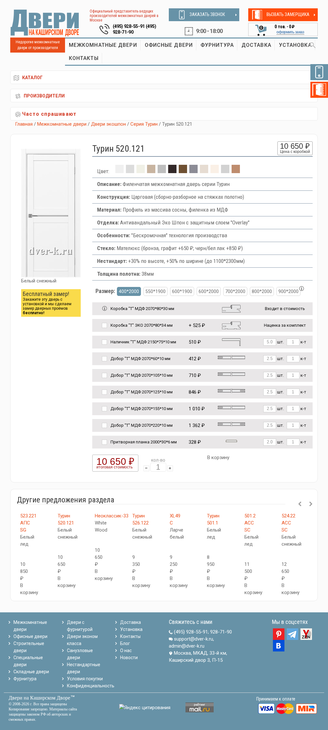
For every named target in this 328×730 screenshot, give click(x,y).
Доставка (130, 622)
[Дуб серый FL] (162, 171)
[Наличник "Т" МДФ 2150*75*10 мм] (231, 341)
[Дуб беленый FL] (151, 171)
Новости (129, 657)
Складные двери (31, 671)
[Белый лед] (130, 171)
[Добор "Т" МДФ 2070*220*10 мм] (231, 424)
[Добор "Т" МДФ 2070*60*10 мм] (231, 357)
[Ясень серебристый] (225, 171)
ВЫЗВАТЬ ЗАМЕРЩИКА (287, 14)
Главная (24, 124)
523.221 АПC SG (28, 523)
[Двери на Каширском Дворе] (45, 23)
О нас (126, 650)
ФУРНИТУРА (217, 45)
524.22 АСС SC (288, 523)
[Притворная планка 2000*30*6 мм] (231, 440)
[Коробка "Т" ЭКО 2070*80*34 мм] (231, 325)
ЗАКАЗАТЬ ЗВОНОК (207, 14)
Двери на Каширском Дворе (39, 698)
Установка (131, 629)
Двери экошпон (108, 124)
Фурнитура (25, 678)
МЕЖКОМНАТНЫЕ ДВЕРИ (103, 45)
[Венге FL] (172, 171)
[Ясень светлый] (214, 171)
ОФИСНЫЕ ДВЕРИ (169, 45)
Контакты (130, 636)
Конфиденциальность (90, 685)
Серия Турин (144, 124)
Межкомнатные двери (61, 124)
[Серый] (193, 171)
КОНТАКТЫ (84, 58)
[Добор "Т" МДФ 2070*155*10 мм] (231, 407)
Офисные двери (30, 636)
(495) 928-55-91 (129, 26)
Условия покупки (85, 678)
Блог (125, 643)
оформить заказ (290, 32)
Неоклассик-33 (111, 516)
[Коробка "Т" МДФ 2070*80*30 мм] (231, 308)
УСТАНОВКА (295, 45)
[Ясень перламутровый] (204, 171)
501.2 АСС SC (250, 523)
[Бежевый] (140, 171)
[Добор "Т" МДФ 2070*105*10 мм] (231, 374)
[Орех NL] (183, 171)
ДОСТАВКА (256, 45)
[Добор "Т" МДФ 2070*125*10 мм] (231, 390)
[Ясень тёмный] (236, 171)
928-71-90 (221, 632)
